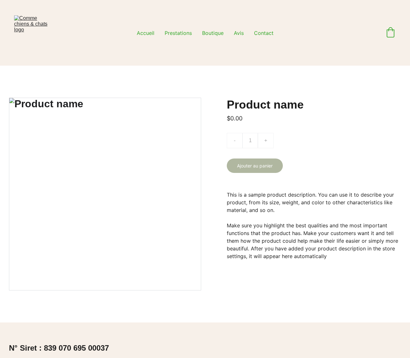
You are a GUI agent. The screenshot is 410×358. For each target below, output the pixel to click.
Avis (239, 33)
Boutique (213, 33)
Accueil (145, 33)
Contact (264, 33)
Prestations (178, 33)
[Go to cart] (390, 33)
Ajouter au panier (255, 165)
